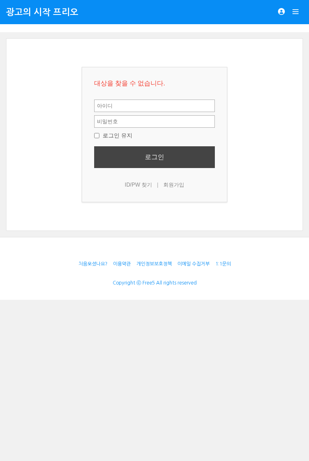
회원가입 (173, 185)
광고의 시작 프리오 (42, 12)
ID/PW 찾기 (138, 185)
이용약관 (122, 264)
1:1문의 (223, 264)
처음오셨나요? (92, 264)
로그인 (154, 157)
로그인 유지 (116, 135)
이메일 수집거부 (193, 264)
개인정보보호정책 (154, 264)
